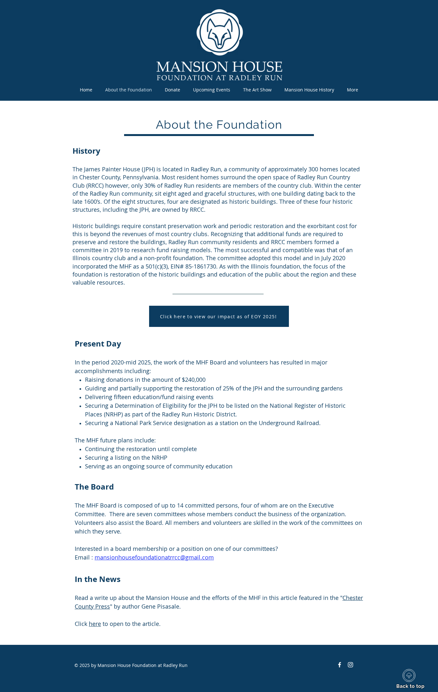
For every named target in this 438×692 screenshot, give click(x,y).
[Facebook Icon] (339, 664)
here (95, 624)
